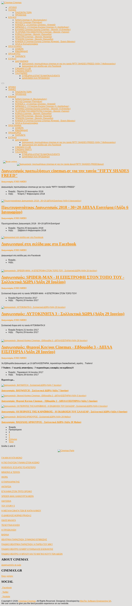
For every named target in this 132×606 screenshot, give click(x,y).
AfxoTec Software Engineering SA (95, 601)
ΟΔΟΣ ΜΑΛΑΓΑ (8, 520)
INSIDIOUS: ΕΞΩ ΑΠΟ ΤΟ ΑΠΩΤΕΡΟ (18, 467)
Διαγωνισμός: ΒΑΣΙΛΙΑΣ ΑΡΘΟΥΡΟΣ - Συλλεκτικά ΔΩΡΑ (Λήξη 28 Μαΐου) (41, 422)
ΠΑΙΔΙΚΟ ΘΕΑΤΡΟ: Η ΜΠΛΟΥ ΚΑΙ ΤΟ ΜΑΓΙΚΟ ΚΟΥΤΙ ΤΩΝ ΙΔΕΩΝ (32, 554)
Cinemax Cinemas (27, 601)
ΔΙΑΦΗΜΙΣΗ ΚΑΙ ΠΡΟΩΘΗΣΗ (36, 157)
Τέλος (11, 441)
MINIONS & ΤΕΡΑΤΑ (10, 472)
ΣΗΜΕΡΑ (19, 128)
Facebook (6, 587)
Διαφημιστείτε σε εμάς (11, 565)
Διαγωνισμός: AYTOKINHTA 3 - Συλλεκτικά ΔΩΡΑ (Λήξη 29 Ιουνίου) (62, 314)
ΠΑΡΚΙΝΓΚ (20, 135)
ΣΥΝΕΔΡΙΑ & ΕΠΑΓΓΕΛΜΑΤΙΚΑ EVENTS (41, 154)
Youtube (5, 596)
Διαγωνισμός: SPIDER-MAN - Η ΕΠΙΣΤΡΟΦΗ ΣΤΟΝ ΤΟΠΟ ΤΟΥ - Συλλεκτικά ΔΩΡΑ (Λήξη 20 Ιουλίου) (62, 279)
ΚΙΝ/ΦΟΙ (12, 96)
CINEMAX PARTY (23, 149)
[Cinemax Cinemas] (11, 2)
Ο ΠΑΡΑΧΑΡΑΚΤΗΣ (10, 482)
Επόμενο (13, 439)
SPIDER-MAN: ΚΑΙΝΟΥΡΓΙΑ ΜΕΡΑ (17, 496)
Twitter (4, 592)
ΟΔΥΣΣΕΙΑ (6, 501)
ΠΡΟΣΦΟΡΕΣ (14, 133)
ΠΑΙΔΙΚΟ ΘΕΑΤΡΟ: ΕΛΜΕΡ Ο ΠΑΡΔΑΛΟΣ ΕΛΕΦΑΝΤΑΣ (27, 549)
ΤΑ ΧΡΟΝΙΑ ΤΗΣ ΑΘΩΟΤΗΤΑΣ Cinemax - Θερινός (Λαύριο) (42, 111)
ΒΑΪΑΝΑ (5, 535)
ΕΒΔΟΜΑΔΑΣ (21, 130)
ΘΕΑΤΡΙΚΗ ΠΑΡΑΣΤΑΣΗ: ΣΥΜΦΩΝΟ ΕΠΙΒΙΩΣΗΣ (24, 539)
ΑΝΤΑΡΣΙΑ (6, 486)
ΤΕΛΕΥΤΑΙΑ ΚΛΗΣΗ (10, 525)
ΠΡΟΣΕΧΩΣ (20, 94)
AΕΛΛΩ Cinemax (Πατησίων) (28, 101)
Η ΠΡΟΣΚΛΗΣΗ (8, 530)
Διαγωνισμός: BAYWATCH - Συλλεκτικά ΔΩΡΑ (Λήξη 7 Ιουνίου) (35, 390)
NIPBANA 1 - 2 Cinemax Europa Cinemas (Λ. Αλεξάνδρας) (42, 106)
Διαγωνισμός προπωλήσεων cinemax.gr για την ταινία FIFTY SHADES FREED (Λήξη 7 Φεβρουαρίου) (69, 142)
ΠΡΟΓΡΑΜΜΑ (14, 125)
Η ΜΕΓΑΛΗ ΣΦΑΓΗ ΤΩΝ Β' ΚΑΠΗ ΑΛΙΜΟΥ (21, 510)
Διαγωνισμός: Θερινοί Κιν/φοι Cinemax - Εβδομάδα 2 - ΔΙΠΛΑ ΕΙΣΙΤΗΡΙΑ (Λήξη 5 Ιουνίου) (49, 401)
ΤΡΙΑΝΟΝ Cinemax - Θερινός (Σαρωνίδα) (34, 118)
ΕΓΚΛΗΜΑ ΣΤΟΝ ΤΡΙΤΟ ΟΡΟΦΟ (16, 491)
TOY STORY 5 (8, 506)
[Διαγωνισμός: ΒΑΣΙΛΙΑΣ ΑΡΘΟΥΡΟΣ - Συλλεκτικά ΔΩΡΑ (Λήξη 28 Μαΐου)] (36, 417)
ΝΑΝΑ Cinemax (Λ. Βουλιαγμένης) (31, 99)
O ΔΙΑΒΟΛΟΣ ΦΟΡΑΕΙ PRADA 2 (16, 515)
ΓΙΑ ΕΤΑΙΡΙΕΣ (21, 152)
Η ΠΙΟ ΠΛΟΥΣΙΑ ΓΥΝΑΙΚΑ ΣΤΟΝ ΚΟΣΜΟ (20, 462)
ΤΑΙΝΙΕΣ (12, 89)
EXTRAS (12, 137)
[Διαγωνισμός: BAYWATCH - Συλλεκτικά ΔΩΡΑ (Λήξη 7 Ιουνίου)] (31, 385)
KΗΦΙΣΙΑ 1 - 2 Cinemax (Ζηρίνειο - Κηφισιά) (35, 104)
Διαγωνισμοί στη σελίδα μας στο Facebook (41, 145)
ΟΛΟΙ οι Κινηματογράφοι (26, 123)
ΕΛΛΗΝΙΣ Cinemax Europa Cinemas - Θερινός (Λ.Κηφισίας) (43, 108)
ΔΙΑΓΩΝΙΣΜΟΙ (21, 140)
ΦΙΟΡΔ (4, 477)
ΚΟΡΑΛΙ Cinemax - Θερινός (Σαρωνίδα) (33, 113)
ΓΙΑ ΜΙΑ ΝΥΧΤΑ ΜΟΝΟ (11, 458)
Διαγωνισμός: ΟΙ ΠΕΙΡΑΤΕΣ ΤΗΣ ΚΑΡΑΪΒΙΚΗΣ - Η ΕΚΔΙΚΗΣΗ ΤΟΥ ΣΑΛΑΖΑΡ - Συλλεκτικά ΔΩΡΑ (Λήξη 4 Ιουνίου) (64, 411)
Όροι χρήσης (7, 576)
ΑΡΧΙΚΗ (12, 87)
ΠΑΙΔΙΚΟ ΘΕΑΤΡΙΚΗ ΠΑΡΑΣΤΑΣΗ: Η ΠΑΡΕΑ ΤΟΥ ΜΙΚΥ (27, 544)
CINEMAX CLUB (23, 147)
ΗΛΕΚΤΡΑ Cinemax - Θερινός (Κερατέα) (33, 116)
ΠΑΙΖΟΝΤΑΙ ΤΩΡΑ (23, 92)
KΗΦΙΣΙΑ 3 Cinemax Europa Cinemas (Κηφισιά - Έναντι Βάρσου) (45, 121)
